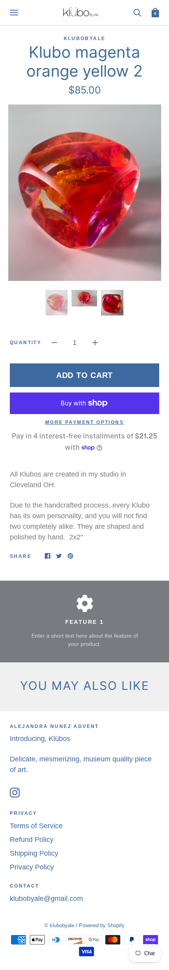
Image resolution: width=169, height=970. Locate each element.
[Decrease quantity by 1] (54, 342)
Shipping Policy (34, 853)
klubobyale (85, 38)
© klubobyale (59, 925)
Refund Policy (31, 839)
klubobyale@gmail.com (46, 898)
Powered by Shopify (102, 925)
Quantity (25, 342)
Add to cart (84, 375)
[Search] (137, 12)
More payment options (84, 422)
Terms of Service (36, 826)
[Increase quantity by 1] (95, 342)
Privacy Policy (32, 867)
